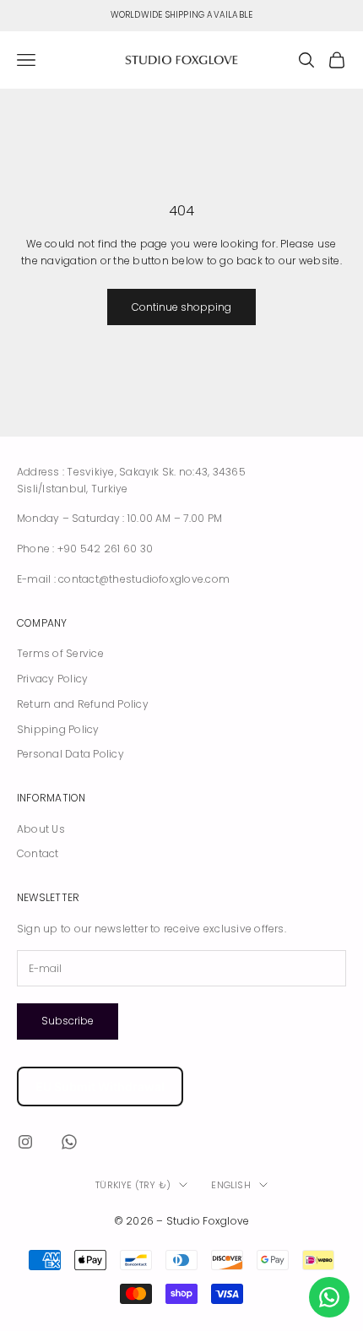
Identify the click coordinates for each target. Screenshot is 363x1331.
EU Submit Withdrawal (100, 1086)
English (231, 1185)
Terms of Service (60, 653)
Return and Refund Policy (83, 704)
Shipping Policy (58, 729)
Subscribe (67, 1020)
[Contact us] (329, 1297)
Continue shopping (181, 307)
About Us (41, 829)
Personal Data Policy (70, 754)
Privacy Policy (52, 678)
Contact (38, 853)
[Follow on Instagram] (25, 1141)
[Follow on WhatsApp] (69, 1141)
